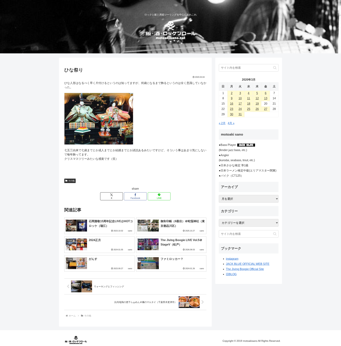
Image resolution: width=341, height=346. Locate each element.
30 (231, 114)
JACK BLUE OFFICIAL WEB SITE (247, 263)
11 (248, 98)
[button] (275, 68)
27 (265, 108)
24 (240, 108)
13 (265, 98)
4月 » (231, 123)
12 (257, 98)
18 (248, 103)
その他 (71, 180)
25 (248, 108)
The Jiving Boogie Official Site (245, 269)
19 (257, 103)
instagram (232, 258)
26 (257, 108)
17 (240, 103)
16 (231, 103)
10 (240, 98)
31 (240, 114)
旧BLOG (231, 274)
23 (231, 108)
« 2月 (222, 123)
